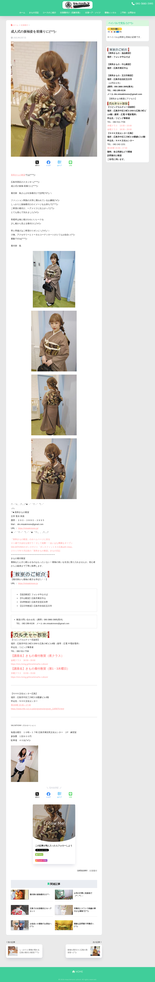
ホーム (22, 13)
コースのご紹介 (49, 13)
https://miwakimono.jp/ (28, 528)
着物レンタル (110, 13)
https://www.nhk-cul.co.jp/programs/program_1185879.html (37, 709)
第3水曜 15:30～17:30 (21, 705)
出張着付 (93, 870)
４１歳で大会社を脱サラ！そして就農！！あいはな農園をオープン (42, 543)
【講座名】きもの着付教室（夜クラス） (37, 655)
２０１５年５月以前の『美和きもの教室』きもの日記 (35, 551)
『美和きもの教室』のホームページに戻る (30, 539)
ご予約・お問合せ (128, 13)
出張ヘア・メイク (93, 13)
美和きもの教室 (18, 175)
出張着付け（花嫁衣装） (70, 13)
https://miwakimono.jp (28, 583)
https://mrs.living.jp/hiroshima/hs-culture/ (29, 664)
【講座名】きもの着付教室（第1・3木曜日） (40, 668)
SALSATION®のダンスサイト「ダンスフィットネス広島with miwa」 (42, 547)
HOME (79, 971)
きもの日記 (34, 13)
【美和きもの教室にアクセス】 (122, 99)
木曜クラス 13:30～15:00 (23, 673)
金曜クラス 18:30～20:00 (23, 660)
